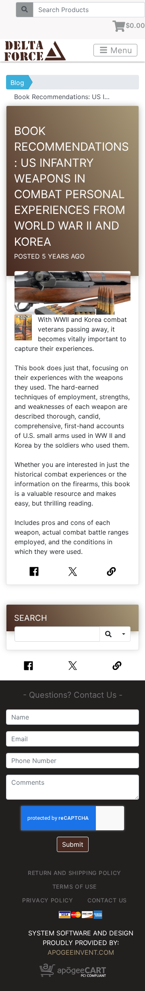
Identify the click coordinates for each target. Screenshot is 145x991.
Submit (72, 844)
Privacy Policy (47, 900)
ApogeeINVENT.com (81, 952)
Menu (120, 50)
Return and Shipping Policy (74, 872)
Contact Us (107, 900)
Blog (17, 83)
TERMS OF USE (74, 886)
